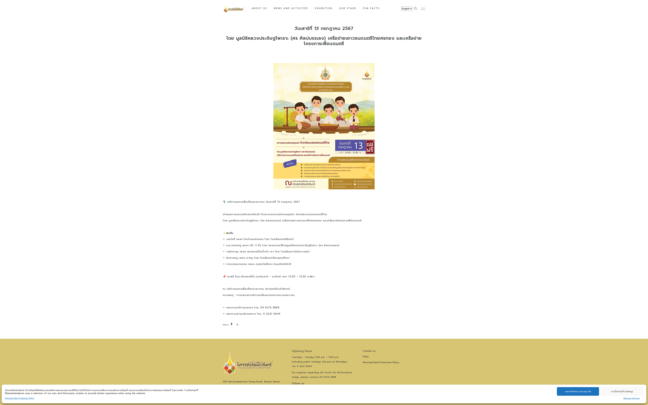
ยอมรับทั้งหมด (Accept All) (578, 391)
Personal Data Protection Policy (19, 398)
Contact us (369, 351)
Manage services (631, 398)
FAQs (366, 356)
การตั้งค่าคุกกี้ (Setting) (622, 391)
